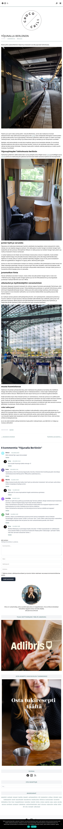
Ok (28, 826)
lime (9, 802)
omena (42, 802)
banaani (15, 797)
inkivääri (55, 797)
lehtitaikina (4, 802)
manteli (33, 802)
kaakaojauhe (7, 799)
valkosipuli (37, 806)
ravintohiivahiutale (31, 804)
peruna (4, 804)
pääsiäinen (22, 804)
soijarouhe (50, 804)
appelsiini (4, 797)
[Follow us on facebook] (28, 775)
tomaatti (30, 806)
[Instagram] (5, 3)
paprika (47, 802)
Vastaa (7, 457)
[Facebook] (2, 3)
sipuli (39, 804)
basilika (20, 797)
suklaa (55, 804)
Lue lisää (34, 826)
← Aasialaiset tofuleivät (8, 437)
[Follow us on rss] (35, 775)
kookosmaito (49, 799)
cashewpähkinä (32, 797)
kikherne (42, 799)
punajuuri (16, 804)
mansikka (27, 802)
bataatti (25, 797)
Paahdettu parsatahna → (54, 437)
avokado (9, 797)
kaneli (13, 799)
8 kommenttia (11, 38)
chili (39, 797)
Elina (9, 461)
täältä (48, 155)
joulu (60, 797)
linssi (12, 802)
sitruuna (43, 804)
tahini (59, 804)
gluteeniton (44, 797)
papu (51, 802)
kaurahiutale (19, 799)
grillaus (50, 797)
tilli (24, 806)
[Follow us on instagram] (31, 775)
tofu (26, 806)
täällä (33, 135)
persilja (59, 802)
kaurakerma (27, 799)
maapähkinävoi (19, 802)
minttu (38, 802)
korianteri (56, 799)
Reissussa (19, 38)
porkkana (9, 804)
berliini (12, 430)
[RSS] (7, 3)
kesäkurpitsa (35, 799)
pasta (55, 802)
